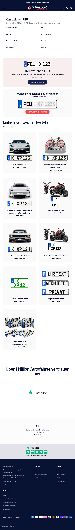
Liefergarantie (60, 474)
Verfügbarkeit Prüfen (37, 112)
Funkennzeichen (8, 485)
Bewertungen (60, 481)
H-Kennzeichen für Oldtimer (19, 256)
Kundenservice (61, 471)
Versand (58, 478)
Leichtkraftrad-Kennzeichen (55, 256)
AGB (4, 495)
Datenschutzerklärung (10, 499)
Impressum (6, 509)
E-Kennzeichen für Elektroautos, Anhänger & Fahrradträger (13, 477)
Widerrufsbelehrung (9, 502)
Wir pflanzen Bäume (41, 474)
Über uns (37, 471)
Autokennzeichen (19, 165)
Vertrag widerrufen (9, 505)
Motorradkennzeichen (55, 210)
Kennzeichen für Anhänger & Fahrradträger (12, 471)
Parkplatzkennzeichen (55, 299)
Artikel (37, 478)
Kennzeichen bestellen (37, 82)
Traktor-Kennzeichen (20, 299)
